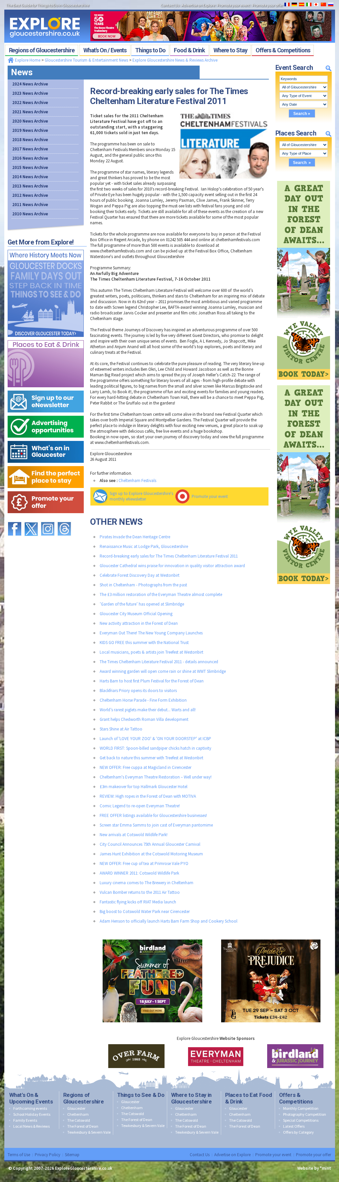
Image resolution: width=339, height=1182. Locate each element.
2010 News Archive (30, 214)
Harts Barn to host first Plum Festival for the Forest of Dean (152, 681)
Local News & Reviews (31, 1126)
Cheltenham (78, 1114)
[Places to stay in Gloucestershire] (46, 464)
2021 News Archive (30, 112)
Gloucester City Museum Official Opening (136, 614)
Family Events (25, 1120)
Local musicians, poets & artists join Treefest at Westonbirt (151, 652)
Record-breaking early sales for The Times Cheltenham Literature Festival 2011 (169, 556)
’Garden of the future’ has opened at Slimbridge (142, 604)
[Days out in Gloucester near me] (46, 248)
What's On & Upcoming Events (31, 1098)
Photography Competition (304, 1114)
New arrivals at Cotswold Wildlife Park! (134, 834)
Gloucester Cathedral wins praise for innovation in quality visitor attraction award (172, 565)
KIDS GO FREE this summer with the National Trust (144, 642)
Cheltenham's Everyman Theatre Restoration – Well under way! (156, 777)
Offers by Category (298, 1132)
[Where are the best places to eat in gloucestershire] (46, 339)
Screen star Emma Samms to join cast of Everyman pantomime (156, 825)
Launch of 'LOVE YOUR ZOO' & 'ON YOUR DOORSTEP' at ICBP (155, 738)
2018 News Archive (30, 139)
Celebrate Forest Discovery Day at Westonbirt (139, 575)
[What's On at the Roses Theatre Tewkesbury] (210, 9)
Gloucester (76, 1108)
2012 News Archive (30, 195)
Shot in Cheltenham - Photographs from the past (143, 585)
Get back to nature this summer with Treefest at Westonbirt (151, 758)
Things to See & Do (141, 1095)
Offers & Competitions (296, 1098)
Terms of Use (19, 1154)
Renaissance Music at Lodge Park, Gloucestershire (144, 546)
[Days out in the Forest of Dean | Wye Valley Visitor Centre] (303, 179)
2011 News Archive (30, 204)
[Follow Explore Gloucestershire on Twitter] (31, 519)
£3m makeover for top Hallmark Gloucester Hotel (143, 786)
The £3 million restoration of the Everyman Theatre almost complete (161, 594)
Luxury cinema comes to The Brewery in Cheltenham (146, 883)
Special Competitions (300, 1120)
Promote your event (210, 496)
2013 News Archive (30, 186)
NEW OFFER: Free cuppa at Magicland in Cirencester (145, 767)
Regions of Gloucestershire (83, 1098)
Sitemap (72, 1154)
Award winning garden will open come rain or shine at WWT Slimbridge (163, 671)
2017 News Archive (30, 149)
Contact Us (200, 1154)
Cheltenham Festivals (137, 480)
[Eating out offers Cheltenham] (46, 490)
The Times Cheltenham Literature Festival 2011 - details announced (159, 662)
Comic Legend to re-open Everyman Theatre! (140, 806)
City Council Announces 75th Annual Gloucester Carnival (150, 844)
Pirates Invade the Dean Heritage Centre (135, 537)
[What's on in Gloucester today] (46, 439)
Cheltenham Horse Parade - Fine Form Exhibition (143, 700)
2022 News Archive (30, 102)
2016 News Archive (30, 158)
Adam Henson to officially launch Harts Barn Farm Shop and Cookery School (168, 921)
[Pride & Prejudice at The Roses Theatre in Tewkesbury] (270, 938)
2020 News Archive (30, 121)
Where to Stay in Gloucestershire (191, 1098)
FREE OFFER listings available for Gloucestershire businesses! (153, 815)
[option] (136, 1056)
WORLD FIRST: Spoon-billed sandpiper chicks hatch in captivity (155, 748)
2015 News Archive (30, 167)
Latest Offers (294, 1126)
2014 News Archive (30, 177)
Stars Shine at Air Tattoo (121, 729)
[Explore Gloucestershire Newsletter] (46, 389)
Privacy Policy (47, 1154)
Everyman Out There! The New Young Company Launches (151, 633)
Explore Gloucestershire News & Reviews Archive (175, 60)
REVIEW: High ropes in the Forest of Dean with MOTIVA (148, 796)
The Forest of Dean (82, 1126)
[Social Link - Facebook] (14, 519)
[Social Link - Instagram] (47, 519)
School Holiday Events (31, 1114)
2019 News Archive (30, 130)
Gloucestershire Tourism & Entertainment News (86, 60)
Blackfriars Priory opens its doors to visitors (138, 690)
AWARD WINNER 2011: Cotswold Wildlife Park (139, 873)
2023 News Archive (30, 93)
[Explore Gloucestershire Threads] (64, 519)
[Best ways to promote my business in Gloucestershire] (46, 414)
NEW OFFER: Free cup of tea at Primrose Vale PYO (144, 863)
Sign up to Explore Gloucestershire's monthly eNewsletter (141, 496)
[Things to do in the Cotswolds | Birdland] (152, 938)
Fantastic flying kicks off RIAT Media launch (138, 902)
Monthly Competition (300, 1108)
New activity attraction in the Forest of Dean (139, 623)
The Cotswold (78, 1120)
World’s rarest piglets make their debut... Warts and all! (148, 710)
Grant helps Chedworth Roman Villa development (144, 719)
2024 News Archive (30, 84)
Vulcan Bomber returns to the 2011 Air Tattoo (140, 892)
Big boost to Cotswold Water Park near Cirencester (145, 911)
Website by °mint (314, 1168)
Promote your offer (313, 1154)
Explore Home (27, 60)
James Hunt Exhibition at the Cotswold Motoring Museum (151, 854)
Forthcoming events (30, 1108)
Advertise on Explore (232, 1154)
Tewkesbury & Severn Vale (89, 1132)
